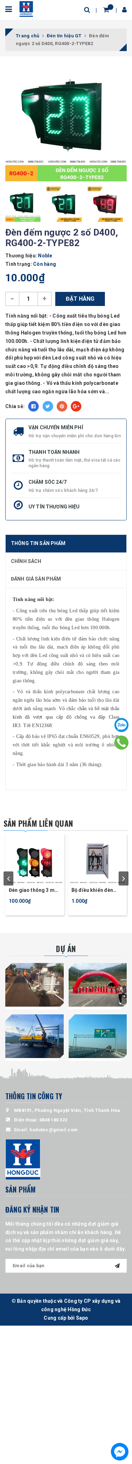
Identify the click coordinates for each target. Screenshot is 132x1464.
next (123, 878)
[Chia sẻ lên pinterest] (62, 406)
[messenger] (119, 1451)
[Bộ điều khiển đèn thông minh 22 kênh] (97, 858)
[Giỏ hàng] (106, 9)
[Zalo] (121, 725)
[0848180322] (121, 742)
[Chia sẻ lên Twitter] (48, 406)
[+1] (76, 406)
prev (8, 878)
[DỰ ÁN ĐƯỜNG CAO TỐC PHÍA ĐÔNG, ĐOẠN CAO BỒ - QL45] (98, 985)
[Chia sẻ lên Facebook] (33, 406)
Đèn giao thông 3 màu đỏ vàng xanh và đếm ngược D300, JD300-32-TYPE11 (34, 890)
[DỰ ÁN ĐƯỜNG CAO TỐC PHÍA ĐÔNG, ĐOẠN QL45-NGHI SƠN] (98, 1036)
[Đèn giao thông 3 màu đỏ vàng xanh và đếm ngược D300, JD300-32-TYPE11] (34, 858)
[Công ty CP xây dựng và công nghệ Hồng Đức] (26, 8)
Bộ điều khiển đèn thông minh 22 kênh (94, 890)
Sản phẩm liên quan (38, 823)
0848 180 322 (53, 1119)
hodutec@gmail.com (54, 1129)
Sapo (82, 1318)
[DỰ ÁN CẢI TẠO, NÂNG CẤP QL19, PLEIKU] (34, 985)
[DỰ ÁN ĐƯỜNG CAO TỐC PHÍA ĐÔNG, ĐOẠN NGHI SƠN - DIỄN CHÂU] (34, 1036)
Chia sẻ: (15, 406)
